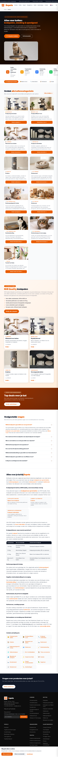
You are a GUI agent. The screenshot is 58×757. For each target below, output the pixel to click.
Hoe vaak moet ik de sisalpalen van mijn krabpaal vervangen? (23, 436)
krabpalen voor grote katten (13, 431)
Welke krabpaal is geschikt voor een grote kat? (19, 424)
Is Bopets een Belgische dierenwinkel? (16, 460)
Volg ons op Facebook (9, 708)
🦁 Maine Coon (23, 81)
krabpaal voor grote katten (41, 480)
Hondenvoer (33, 707)
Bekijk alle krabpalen (11, 311)
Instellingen (30, 754)
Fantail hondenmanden (35, 705)
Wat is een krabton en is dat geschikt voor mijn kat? (20, 440)
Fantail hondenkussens (35, 740)
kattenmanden (14, 598)
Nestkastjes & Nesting (9, 734)
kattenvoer (46, 482)
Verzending (45, 734)
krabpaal (14, 533)
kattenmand (32, 482)
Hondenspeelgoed (34, 713)
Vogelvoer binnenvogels (10, 729)
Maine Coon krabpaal (13, 500)
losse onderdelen (20, 524)
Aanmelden (24, 716)
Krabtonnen (45, 711)
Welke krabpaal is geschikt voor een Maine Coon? (20, 456)
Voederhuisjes (7, 732)
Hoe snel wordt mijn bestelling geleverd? (17, 448)
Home (5, 9)
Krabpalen (45, 700)
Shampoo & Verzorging (35, 717)
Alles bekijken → (48, 93)
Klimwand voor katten (48, 720)
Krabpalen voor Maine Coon (48, 705)
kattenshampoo (19, 588)
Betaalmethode (46, 732)
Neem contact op (9, 686)
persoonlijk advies (45, 626)
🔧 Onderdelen (34, 81)
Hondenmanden (33, 700)
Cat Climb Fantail (33, 745)
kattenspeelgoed (13, 482)
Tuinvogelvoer (7, 736)
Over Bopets (46, 729)
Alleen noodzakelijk (19, 754)
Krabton (33, 500)
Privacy (44, 741)
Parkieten (6, 727)
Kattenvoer (45, 717)
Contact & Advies (47, 727)
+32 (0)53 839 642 (8, 706)
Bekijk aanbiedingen (11, 404)
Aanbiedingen (46, 738)
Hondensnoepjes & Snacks (34, 710)
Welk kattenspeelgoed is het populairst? (17, 444)
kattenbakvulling (11, 582)
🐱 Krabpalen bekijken (12, 36)
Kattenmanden (27, 36)
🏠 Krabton (52, 81)
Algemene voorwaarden (46, 744)
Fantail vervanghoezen (35, 742)
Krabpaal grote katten (48, 702)
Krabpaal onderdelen (13, 512)
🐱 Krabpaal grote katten (11, 81)
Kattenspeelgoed (47, 715)
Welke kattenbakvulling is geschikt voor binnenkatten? (21, 452)
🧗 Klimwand (44, 81)
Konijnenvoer (33, 727)
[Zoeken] (56, 5)
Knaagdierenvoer (34, 729)
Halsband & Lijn (33, 715)
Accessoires (33, 732)
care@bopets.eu (17, 706)
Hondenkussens (33, 702)
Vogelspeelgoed (8, 738)
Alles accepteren (7, 754)
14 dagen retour (46, 736)
